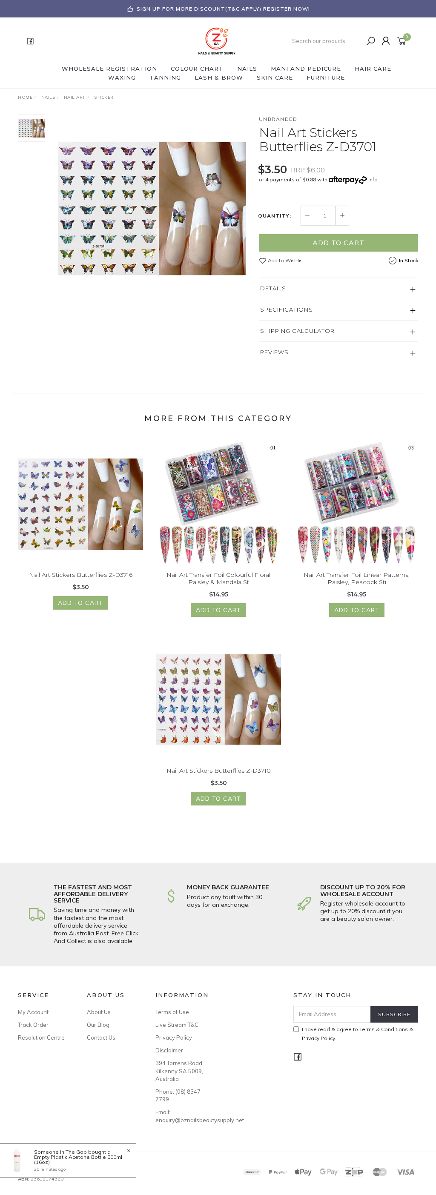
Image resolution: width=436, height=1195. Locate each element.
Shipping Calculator (297, 330)
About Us (99, 1012)
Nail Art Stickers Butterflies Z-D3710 (218, 770)
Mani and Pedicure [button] (306, 68)
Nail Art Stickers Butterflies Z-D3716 (80, 575)
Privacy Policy (173, 1037)
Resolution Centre (41, 1037)
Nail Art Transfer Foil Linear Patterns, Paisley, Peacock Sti (357, 578)
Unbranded (278, 119)
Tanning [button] (165, 77)
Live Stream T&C (176, 1024)
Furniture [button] (326, 77)
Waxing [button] (122, 77)
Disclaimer (169, 1050)
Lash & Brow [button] (219, 77)
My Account (33, 1012)
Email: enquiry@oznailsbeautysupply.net (180, 1116)
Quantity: (274, 215)
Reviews (274, 352)
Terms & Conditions (383, 1029)
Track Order (33, 1024)
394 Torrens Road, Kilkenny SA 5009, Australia (179, 1071)
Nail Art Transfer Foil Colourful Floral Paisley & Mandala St (218, 578)
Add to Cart (338, 242)
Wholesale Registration (109, 68)
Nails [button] (247, 68)
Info (373, 179)
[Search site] (370, 41)
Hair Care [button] (373, 68)
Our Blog (98, 1024)
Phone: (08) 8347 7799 (178, 1095)
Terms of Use (172, 1012)
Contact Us (101, 1037)
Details (273, 288)
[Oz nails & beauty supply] (217, 40)
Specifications (286, 309)
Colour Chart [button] (197, 68)
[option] (152, 209)
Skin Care (275, 77)
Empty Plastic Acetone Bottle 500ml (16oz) (78, 1159)
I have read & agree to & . (357, 1033)
